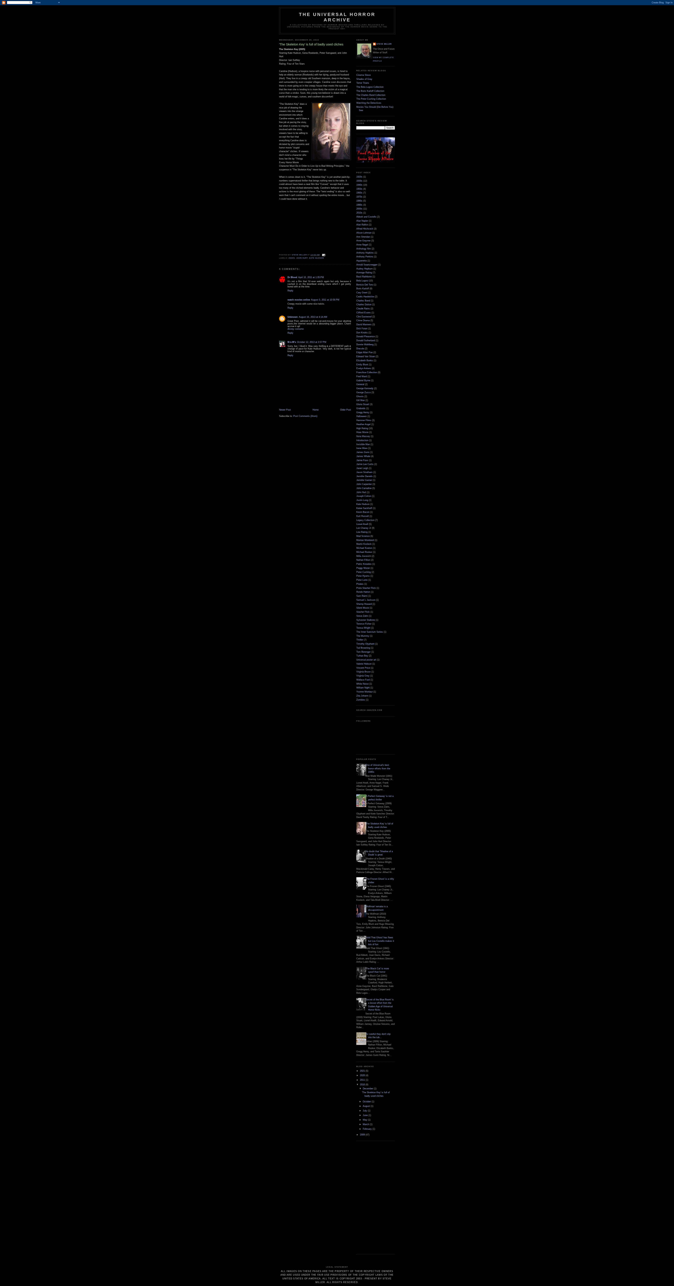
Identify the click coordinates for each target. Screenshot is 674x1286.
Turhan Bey (362, 655)
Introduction (362, 440)
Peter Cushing (363, 572)
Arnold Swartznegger (366, 264)
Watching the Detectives (368, 103)
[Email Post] (324, 255)
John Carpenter (364, 484)
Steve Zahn (362, 616)
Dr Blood (292, 277)
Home (316, 409)
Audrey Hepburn (364, 268)
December (368, 1088)
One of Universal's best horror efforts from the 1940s (377, 768)
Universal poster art (366, 659)
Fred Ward (361, 376)
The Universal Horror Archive (337, 17)
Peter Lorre (362, 580)
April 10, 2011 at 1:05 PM (311, 277)
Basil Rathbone (364, 276)
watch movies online (299, 299)
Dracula (360, 348)
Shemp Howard (364, 604)
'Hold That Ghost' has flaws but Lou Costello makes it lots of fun (379, 941)
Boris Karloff (362, 288)
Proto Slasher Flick (366, 588)
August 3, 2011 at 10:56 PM (325, 299)
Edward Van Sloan (365, 356)
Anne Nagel (362, 244)
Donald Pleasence (365, 336)
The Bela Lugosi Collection (370, 87)
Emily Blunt (362, 364)
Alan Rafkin (362, 224)
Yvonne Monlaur (364, 691)
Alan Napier (362, 220)
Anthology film (363, 248)
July (365, 1110)
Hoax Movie (362, 432)
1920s (359, 176)
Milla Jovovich (363, 556)
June (365, 1115)
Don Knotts (362, 332)
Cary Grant (361, 292)
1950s (359, 189)
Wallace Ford (363, 679)
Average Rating (364, 272)
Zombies (360, 699)
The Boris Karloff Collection (370, 91)
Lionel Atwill (362, 524)
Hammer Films (363, 420)
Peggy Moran (363, 568)
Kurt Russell (362, 516)
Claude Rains (363, 308)
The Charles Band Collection (370, 95)
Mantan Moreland (365, 540)
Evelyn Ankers (363, 368)
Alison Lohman (363, 232)
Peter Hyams (363, 576)
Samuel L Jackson (365, 600)
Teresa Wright (363, 628)
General (360, 384)
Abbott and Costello (366, 216)
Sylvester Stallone (365, 620)
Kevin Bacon (362, 512)
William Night (363, 687)
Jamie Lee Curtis (365, 464)
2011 (363, 1080)
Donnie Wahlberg (365, 344)
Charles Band (363, 300)
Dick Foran (361, 328)
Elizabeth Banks (364, 360)
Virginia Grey (362, 675)
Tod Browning (363, 648)
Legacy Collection (365, 520)
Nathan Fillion (363, 560)
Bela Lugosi (362, 280)
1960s (359, 192)
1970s (359, 196)
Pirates (360, 584)
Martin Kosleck (364, 544)
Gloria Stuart (362, 404)
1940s (359, 185)
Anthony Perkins (364, 256)
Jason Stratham (364, 472)
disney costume (296, 329)
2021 (363, 1071)
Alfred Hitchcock (364, 228)
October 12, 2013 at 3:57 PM (311, 342)
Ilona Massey (363, 436)
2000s (292, 258)
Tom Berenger (363, 652)
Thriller (359, 639)
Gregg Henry (362, 412)
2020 (363, 1075)
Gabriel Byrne (363, 380)
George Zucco (363, 392)
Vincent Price (363, 668)
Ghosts (360, 396)
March (366, 1124)
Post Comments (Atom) (305, 416)
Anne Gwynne (363, 240)
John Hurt (302, 258)
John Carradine (364, 488)
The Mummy (362, 636)
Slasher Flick (363, 612)
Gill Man (360, 400)
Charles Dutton (363, 304)
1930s (359, 180)
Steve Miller (384, 44)
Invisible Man (363, 444)
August (367, 1106)
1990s (359, 205)
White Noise (362, 683)
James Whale (363, 456)
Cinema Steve (363, 75)
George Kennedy (364, 388)
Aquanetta (361, 260)
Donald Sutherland (365, 340)
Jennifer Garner (364, 480)
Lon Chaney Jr (363, 528)
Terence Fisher (363, 623)
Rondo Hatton (363, 592)
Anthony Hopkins (365, 252)
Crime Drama (363, 320)
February (367, 1129)
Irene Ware (361, 448)
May (365, 1119)
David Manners (364, 324)
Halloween (361, 416)
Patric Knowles (364, 564)
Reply (290, 290)
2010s (359, 212)
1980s (359, 200)
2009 (363, 1134)
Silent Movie (362, 608)
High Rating (362, 428)
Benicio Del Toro (364, 284)
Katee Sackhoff (364, 508)
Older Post (345, 409)
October (367, 1101)
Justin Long (362, 500)
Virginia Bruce (363, 671)
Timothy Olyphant (365, 643)
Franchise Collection (366, 372)
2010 (363, 1084)
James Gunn (362, 452)
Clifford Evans (363, 312)
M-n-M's (292, 342)
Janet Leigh (362, 468)
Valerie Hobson (364, 663)
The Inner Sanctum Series (369, 632)
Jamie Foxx (362, 460)
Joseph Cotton (363, 496)
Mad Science (363, 536)
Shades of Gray (364, 79)
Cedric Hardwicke (365, 296)
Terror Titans (362, 83)
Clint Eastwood (364, 316)
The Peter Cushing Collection (371, 99)
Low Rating (362, 532)
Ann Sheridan (363, 236)
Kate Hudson (316, 258)
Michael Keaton (364, 548)
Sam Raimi (362, 596)
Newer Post (285, 409)
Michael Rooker (364, 552)
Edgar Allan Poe (364, 352)
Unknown (293, 317)
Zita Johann (362, 695)
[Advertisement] (370, 1197)
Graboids (360, 408)
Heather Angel (363, 424)
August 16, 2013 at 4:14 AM (313, 317)
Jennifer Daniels (364, 476)
